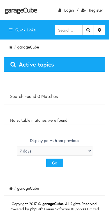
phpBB (35, 209)
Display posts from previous (54, 140)
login (69, 10)
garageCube (20, 10)
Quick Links (25, 30)
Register (96, 10)
